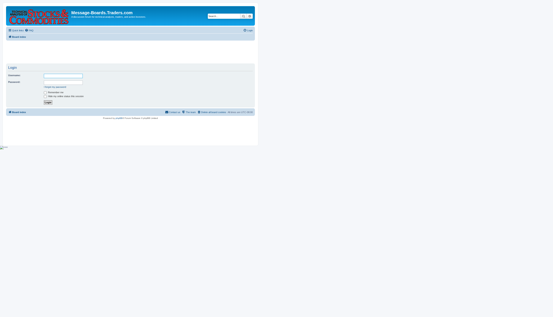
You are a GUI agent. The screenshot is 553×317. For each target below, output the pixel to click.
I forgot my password (55, 87)
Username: (14, 75)
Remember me (55, 92)
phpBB (119, 118)
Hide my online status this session (65, 96)
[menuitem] (29, 30)
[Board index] (39, 16)
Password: (14, 82)
